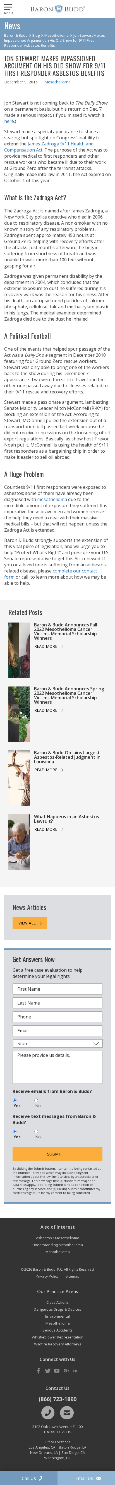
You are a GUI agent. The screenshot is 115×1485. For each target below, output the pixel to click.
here (9, 121)
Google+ (66, 1371)
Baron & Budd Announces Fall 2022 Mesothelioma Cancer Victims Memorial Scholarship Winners (65, 631)
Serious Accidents (57, 1330)
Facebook (38, 1371)
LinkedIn (75, 1371)
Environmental (57, 1316)
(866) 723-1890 (57, 1399)
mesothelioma (52, 499)
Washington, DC (57, 1457)
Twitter (48, 1371)
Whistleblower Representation (57, 1337)
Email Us (84, 1478)
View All (27, 923)
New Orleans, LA (44, 1452)
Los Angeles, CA (42, 1447)
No (38, 1105)
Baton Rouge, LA (72, 1447)
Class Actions (57, 1302)
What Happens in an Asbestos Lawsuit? (66, 819)
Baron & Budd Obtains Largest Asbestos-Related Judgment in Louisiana (67, 757)
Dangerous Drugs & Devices (57, 1309)
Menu (8, 13)
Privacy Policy (47, 1276)
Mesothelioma (57, 82)
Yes (17, 1105)
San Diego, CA (73, 1452)
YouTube (57, 1371)
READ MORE (45, 646)
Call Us (29, 1478)
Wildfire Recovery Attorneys (57, 1344)
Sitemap (73, 1276)
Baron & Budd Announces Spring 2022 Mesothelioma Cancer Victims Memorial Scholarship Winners (69, 695)
